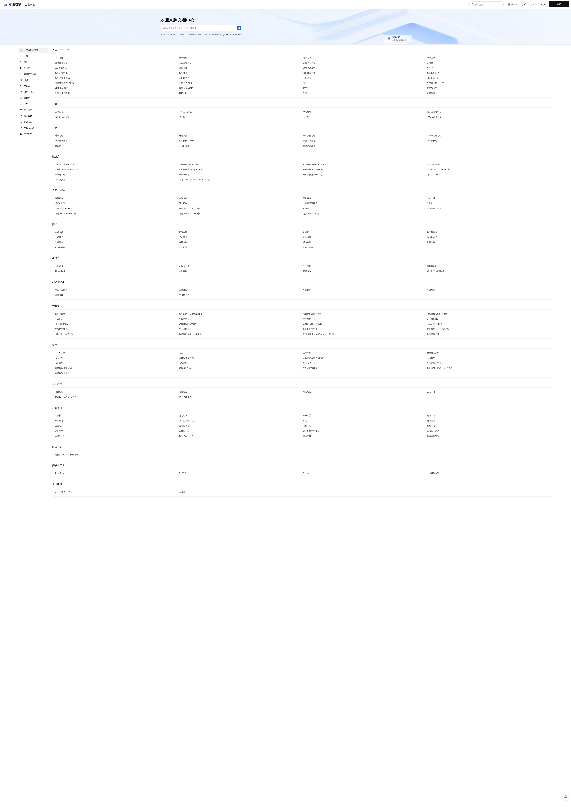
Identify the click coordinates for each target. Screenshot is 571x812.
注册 (559, 4)
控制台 (533, 4)
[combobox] (513, 4)
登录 (543, 4)
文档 (524, 4)
